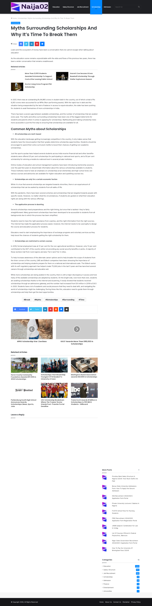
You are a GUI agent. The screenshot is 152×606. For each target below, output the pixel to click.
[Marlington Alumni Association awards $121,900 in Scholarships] (84, 365)
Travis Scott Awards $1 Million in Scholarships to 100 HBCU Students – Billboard (84, 402)
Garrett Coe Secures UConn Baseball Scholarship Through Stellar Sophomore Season (82, 76)
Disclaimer (126, 602)
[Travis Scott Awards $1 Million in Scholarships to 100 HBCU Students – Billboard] (84, 390)
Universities (107, 591)
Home (14, 18)
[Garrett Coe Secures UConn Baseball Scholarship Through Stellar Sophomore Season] (62, 76)
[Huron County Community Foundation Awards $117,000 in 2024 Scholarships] (24, 365)
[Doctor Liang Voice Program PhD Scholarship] (17, 87)
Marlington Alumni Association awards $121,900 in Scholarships (84, 376)
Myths (38, 300)
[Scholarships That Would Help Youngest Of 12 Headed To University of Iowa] (54, 365)
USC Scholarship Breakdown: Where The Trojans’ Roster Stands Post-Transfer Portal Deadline (52, 403)
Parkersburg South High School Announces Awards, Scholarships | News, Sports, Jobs (23, 403)
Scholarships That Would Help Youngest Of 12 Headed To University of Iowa (53, 377)
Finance (106, 584)
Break (27, 300)
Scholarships (96, 7)
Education (56, 7)
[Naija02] (29, 7)
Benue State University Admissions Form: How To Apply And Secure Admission (124, 488)
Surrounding (68, 300)
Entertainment (108, 587)
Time (82, 300)
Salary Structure (68, 7)
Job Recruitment (83, 7)
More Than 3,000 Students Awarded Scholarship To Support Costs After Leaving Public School (38, 76)
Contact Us (117, 602)
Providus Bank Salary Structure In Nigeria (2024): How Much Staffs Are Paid (125, 478)
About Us (108, 602)
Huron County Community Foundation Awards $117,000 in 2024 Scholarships (23, 377)
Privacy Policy (136, 602)
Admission (107, 7)
